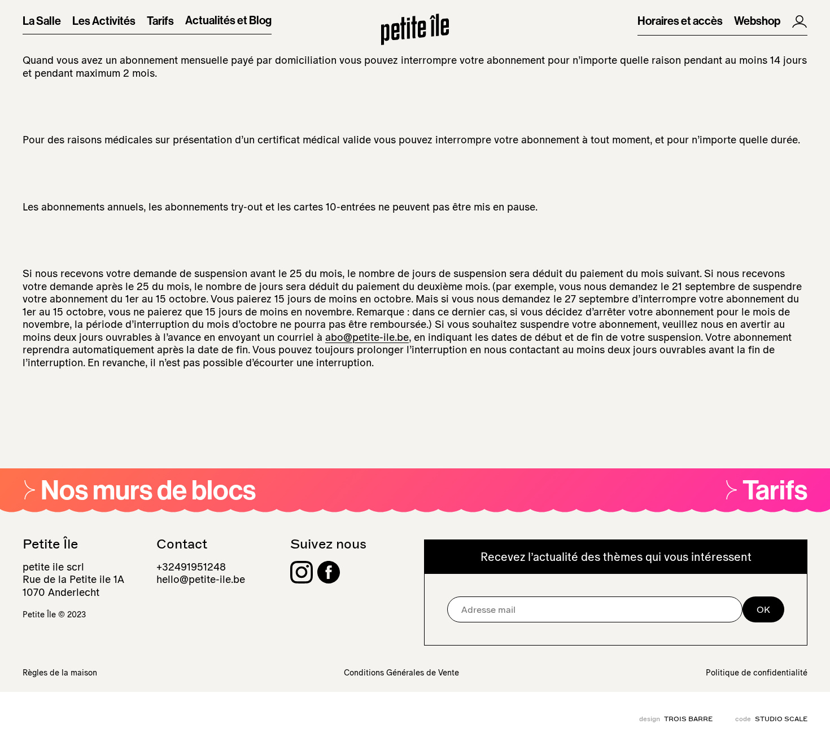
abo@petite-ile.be (367, 337)
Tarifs (160, 21)
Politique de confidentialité (756, 672)
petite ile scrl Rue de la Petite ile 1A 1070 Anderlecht (73, 580)
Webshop (757, 21)
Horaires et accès (680, 21)
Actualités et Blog (228, 21)
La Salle (42, 21)
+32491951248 (191, 566)
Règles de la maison (60, 672)
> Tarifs (765, 490)
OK (763, 609)
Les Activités (104, 21)
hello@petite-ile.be (200, 579)
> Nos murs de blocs (139, 490)
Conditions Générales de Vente (401, 672)
